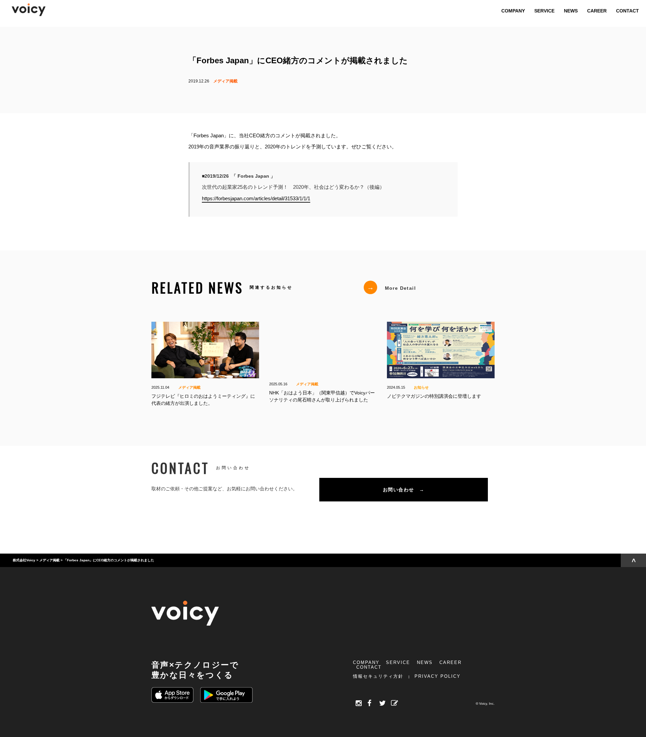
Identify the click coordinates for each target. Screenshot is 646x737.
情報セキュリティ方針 (378, 676)
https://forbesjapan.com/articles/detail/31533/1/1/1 (256, 198)
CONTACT (369, 667)
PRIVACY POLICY (438, 676)
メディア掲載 (225, 81)
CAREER (450, 662)
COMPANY (366, 662)
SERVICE (398, 662)
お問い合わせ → (403, 489)
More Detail (391, 287)
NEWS (425, 662)
